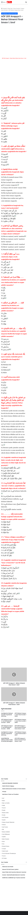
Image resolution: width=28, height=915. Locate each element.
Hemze (4, 824)
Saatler (4, 836)
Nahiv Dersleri (5, 839)
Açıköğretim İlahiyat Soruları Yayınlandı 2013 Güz (7, 714)
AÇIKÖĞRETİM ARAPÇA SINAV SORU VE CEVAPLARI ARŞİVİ (7, 740)
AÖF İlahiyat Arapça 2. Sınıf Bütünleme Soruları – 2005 (7, 727)
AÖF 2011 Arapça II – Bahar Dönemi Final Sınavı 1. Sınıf (20, 740)
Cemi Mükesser (6, 834)
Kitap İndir (10, 8)
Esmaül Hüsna (5, 846)
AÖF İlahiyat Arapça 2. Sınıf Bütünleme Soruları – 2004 (7, 721)
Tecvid (3, 807)
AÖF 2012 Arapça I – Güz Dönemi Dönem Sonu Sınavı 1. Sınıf (20, 727)
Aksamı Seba (5, 812)
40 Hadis (4, 858)
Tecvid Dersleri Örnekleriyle (9, 853)
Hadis (3, 805)
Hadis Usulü (5, 851)
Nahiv (3, 800)
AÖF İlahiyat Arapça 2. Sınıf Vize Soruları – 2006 (21, 714)
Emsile (3, 815)
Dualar (3, 810)
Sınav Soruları (16, 8)
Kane (3, 841)
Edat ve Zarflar (6, 803)
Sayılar (4, 819)
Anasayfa (4, 8)
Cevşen (4, 848)
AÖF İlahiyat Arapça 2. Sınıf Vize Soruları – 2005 (21, 721)
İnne (3, 843)
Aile (3, 829)
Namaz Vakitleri (6, 831)
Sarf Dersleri (5, 817)
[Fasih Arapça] (9, 2)
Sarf (3, 798)
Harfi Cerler (5, 827)
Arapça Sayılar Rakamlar (8, 822)
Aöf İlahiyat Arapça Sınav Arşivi (16, 10)
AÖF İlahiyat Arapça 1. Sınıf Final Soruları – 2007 (21, 733)
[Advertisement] (14, 41)
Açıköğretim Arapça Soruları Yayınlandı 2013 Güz (7, 733)
